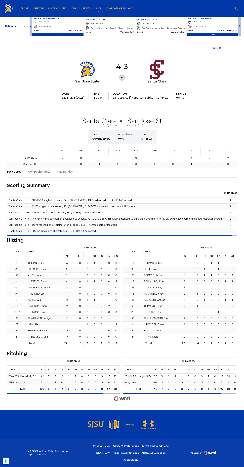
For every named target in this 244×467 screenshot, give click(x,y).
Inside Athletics (58, 8)
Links (57, 34)
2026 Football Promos (119, 8)
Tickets (87, 8)
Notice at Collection (154, 452)
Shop (99, 8)
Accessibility (130, 459)
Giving (75, 8)
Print (215, 47)
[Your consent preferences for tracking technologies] (6, 461)
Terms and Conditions (155, 445)
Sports (25, 8)
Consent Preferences (126, 445)
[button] (31, 26)
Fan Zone (38, 8)
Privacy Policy (101, 445)
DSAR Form (103, 452)
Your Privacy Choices (126, 452)
